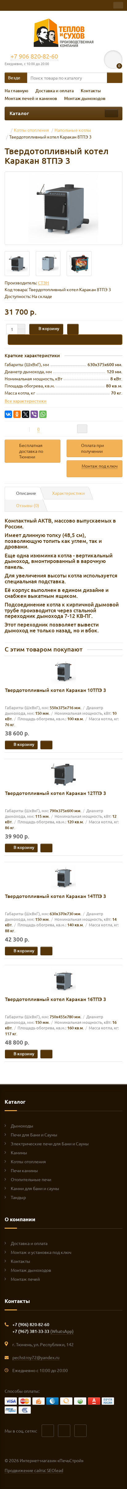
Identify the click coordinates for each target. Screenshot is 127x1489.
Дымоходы (22, 1125)
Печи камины (24, 1170)
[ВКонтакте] (8, 414)
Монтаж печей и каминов (31, 98)
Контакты (91, 90)
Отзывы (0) (27, 505)
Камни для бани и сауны (35, 1188)
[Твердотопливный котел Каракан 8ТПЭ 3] (63, 208)
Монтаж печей (25, 1279)
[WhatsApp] (43, 414)
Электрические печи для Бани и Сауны (50, 1143)
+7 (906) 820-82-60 (30, 1324)
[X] (25, 414)
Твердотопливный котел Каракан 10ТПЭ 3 (55, 689)
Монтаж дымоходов (84, 98)
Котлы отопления (28, 1161)
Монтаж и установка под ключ (41, 1252)
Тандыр (18, 1197)
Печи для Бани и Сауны (34, 1134)
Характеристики (68, 493)
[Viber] (34, 414)
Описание (26, 493)
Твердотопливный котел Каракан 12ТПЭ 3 (55, 792)
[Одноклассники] (17, 414)
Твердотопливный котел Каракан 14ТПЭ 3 (55, 895)
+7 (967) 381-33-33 (43, 1331)
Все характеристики (26, 400)
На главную (16, 90)
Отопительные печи (31, 1179)
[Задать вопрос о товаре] (82, 428)
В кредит (23, 339)
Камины (19, 1152)
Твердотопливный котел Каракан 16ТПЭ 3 (55, 998)
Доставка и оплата (54, 90)
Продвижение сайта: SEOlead (34, 1470)
